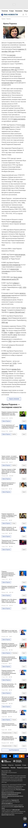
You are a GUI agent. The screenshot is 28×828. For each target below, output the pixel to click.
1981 (9, 341)
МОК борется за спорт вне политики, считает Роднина (9, 631)
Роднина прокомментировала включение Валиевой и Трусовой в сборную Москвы (8, 574)
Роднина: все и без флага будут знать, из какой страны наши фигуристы (9, 601)
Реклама (13, 767)
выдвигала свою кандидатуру (11, 265)
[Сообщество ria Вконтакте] (16, 756)
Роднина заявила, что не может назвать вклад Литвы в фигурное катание (9, 529)
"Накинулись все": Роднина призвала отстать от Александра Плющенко (9, 542)
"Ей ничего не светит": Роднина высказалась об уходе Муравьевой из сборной (9, 699)
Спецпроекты (5, 767)
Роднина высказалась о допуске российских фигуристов (8, 484)
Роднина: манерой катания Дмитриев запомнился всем (9, 588)
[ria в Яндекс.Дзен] (10, 756)
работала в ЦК (16, 221)
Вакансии (4, 774)
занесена (5, 353)
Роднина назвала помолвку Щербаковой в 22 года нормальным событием (10, 413)
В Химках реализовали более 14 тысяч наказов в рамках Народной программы (9, 659)
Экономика (18, 765)
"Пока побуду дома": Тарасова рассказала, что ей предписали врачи (9, 738)
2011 (20, 287)
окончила (12, 55)
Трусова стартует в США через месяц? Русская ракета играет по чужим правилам (9, 471)
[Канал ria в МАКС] (4, 756)
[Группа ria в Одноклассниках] (21, 756)
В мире (24, 765)
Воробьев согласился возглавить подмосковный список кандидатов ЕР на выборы (9, 645)
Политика (4, 765)
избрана (15, 283)
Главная (3, 18)
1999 (5, 332)
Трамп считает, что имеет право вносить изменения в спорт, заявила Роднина (10, 458)
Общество (11, 765)
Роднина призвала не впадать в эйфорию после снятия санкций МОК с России (9, 516)
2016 (24, 287)
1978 (14, 363)
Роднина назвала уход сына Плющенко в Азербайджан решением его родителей (9, 672)
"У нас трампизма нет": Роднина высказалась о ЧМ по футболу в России (10, 427)
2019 (17, 332)
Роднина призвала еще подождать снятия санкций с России (9, 712)
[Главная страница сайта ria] (9, 14)
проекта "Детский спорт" (17, 312)
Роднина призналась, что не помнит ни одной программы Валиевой (9, 685)
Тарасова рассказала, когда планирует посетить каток (9, 725)
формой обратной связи (8, 814)
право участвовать (19, 119)
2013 (11, 365)
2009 (11, 332)
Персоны (9, 18)
